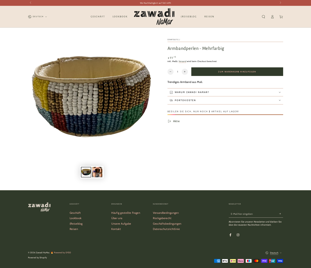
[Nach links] (31, 3)
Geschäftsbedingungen (167, 223)
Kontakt (116, 229)
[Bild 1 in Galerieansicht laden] (86, 172)
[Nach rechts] (280, 3)
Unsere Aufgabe (121, 223)
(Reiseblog (76, 223)
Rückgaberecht (162, 218)
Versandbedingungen (166, 212)
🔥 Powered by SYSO (61, 252)
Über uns (116, 218)
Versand (182, 61)
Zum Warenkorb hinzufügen (237, 71)
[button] (263, 16)
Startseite (173, 40)
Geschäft (75, 212)
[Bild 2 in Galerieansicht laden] (97, 172)
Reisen (74, 229)
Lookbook (76, 218)
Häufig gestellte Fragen (125, 212)
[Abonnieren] (281, 213)
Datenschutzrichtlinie (166, 229)
